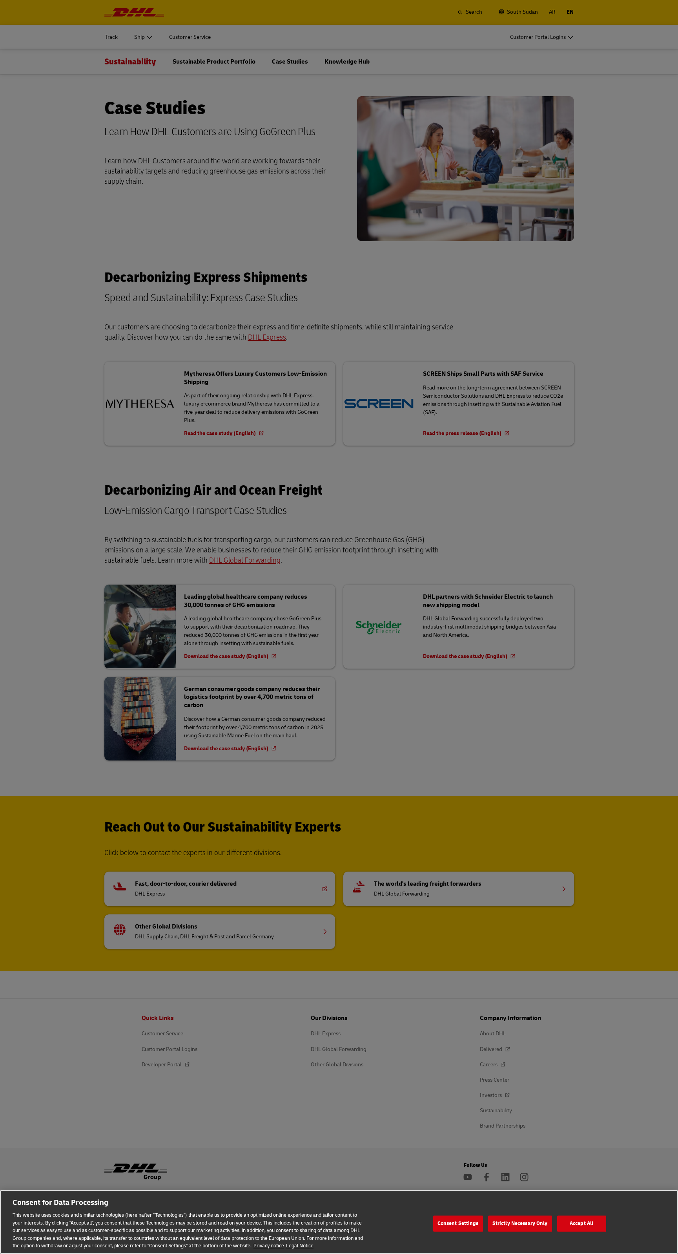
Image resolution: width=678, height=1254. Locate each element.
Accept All (581, 1223)
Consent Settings (458, 1223)
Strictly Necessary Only (520, 1223)
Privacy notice (268, 1246)
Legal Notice (299, 1246)
